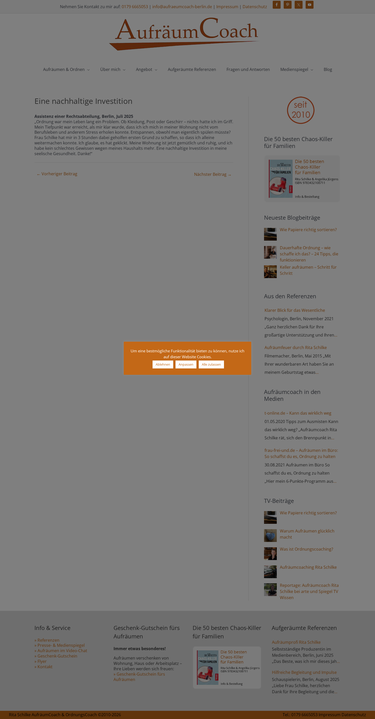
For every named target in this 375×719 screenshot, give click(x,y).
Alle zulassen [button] (211, 364)
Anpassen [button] (186, 364)
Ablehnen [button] (163, 364)
